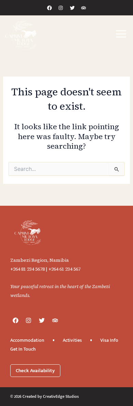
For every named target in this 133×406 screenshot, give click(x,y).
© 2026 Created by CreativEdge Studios (44, 396)
